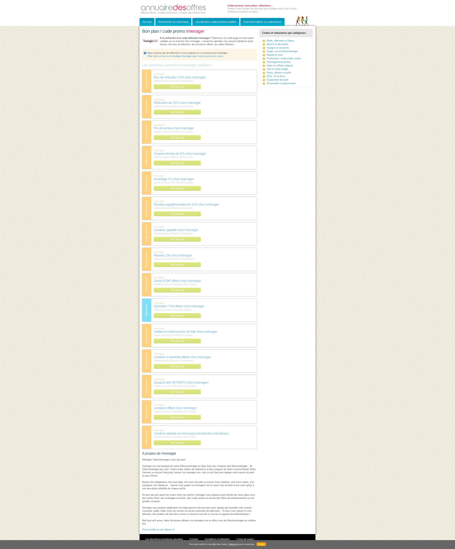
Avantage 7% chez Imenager (174, 179)
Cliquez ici (233, 544)
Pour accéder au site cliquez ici (158, 529)
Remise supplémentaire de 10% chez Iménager (186, 204)
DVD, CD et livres (276, 76)
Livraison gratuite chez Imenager (176, 230)
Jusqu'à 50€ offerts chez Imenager (177, 281)
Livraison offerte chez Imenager (175, 408)
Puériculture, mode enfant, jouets (284, 58)
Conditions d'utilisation (217, 539)
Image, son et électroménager (282, 51)
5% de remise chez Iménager (174, 128)
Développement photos (278, 62)
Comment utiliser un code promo (262, 21)
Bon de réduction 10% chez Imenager (179, 77)
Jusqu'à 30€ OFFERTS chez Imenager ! (181, 382)
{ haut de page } (245, 539)
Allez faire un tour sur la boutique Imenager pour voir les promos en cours (185, 56)
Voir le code (177, 86)
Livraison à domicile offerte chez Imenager (182, 357)
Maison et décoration (277, 44)
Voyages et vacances (278, 47)
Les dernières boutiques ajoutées (164, 539)
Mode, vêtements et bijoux (280, 40)
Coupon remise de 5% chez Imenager (180, 153)
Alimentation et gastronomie (281, 83)
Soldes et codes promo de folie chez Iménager (185, 331)
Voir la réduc (177, 315)
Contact (193, 539)
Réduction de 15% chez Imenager (177, 103)
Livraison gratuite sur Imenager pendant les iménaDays (191, 433)
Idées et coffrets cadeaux (280, 65)
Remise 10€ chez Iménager (173, 255)
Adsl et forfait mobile (277, 69)
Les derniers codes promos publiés (216, 21)
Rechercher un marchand (173, 21)
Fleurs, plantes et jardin (279, 72)
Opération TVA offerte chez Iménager (179, 306)
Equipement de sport (277, 79)
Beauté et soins (275, 55)
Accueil (147, 21)
